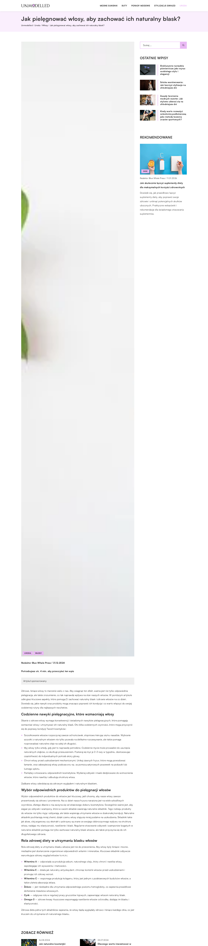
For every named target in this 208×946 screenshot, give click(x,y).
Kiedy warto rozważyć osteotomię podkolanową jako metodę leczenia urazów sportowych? (173, 115)
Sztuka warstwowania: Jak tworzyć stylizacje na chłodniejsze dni (173, 85)
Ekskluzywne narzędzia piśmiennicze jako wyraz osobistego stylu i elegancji (172, 70)
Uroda (183, 5)
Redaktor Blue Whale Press (36, 663)
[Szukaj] (183, 45)
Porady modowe (140, 5)
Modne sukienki (109, 5)
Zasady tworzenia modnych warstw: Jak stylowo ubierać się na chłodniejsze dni (171, 100)
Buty (124, 5)
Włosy (38, 653)
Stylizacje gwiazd (164, 5)
